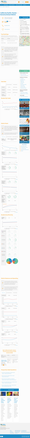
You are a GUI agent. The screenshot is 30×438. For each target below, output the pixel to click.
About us (11, 431)
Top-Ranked (22, 78)
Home (10, 430)
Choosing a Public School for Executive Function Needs (9, 400)
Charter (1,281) (22, 82)
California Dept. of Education (24, 96)
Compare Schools (17, 432)
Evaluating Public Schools (24, 147)
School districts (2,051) (23, 88)
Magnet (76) (22, 81)
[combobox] (13, 2)
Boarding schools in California (24, 93)
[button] (24, 40)
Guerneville (6, 18)
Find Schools (11, 432)
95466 (10, 18)
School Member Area (23, 430)
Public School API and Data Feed (25, 432)
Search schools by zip (23, 74)
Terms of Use (23, 436)
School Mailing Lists (23, 431)
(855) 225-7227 (8, 25)
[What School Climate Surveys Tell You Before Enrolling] (16, 394)
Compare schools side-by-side (24, 75)
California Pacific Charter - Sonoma (4, 361)
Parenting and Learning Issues (25, 149)
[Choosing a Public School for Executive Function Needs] (10, 394)
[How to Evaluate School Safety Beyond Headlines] (3, 394)
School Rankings (12, 433)
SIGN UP (27, 2)
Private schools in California (24, 92)
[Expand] (20, 39)
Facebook (2, 436)
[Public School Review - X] (1, 436)
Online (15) (22, 83)
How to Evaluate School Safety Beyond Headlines (3, 400)
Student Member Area (17, 430)
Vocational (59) (22, 85)
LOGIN (23, 2)
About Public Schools (23, 146)
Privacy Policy (27, 436)
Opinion (22, 150)
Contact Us (16, 433)
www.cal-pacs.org (7, 29)
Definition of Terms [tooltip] (3, 292)
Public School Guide (17, 431)
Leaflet (25, 45)
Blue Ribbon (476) (23, 79)
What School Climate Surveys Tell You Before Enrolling (16, 400)
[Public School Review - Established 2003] (4, 2)
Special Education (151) (23, 84)
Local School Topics (23, 148)
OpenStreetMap (28, 45)
